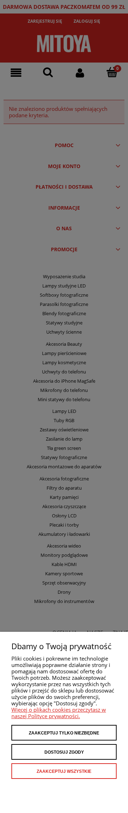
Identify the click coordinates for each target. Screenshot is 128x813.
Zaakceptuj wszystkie (64, 771)
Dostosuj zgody (64, 752)
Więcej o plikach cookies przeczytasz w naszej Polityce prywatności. (58, 713)
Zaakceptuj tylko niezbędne (64, 733)
